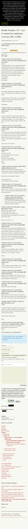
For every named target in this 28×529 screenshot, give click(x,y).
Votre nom (3, 345)
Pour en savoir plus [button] (16, 20)
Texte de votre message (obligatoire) (9, 357)
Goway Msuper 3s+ (7, 457)
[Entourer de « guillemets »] (11, 364)
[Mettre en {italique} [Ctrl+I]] (5, 364)
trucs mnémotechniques (6, 463)
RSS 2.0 (19, 515)
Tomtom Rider (6, 434)
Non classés (4, 478)
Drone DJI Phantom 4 (6, 474)
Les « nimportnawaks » (6, 465)
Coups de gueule (5, 471)
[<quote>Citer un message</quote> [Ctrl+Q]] (9, 364)
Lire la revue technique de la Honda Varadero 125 (12, 494)
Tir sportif (3, 473)
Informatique (4, 429)
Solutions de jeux (5, 470)
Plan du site (3, 515)
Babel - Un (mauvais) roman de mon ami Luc (11, 466)
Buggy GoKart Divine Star (9, 453)
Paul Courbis (15, 40)
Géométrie (3, 426)
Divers (4, 460)
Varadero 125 (6, 436)
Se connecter (10, 515)
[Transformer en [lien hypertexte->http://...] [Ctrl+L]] (7, 364)
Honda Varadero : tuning (10, 448)
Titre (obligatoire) (5, 353)
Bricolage (3, 432)
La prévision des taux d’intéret (7, 468)
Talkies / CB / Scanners (6, 476)
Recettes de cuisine (5, 431)
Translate (11, 419)
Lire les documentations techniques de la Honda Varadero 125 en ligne (15, 441)
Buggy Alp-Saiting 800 (8, 455)
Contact (15, 515)
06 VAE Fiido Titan (7, 458)
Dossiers (3, 427)
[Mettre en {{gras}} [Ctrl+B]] (2, 364)
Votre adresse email (5, 349)
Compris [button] (5, 23)
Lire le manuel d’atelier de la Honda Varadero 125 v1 (12, 492)
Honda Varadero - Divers (10, 450)
